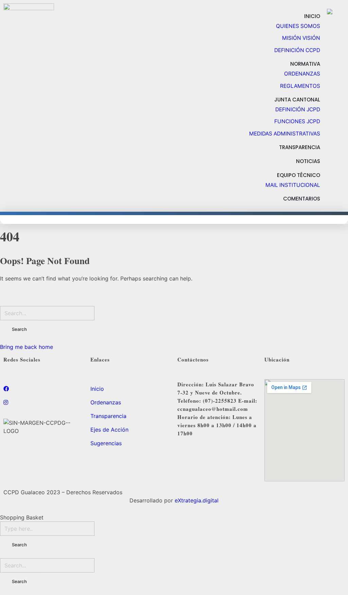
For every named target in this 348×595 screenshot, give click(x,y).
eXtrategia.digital (197, 500)
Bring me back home (26, 346)
